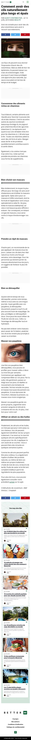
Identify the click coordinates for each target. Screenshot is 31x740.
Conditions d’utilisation (15, 724)
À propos (15, 719)
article (12, 482)
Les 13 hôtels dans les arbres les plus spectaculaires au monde (15, 532)
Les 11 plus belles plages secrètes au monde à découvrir (15, 688)
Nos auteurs (15, 721)
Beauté (17, 20)
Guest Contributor (13, 18)
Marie (8, 541)
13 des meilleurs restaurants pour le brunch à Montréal (14, 657)
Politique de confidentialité (15, 727)
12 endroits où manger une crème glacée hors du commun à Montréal (15, 564)
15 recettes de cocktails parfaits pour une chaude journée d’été (15, 595)
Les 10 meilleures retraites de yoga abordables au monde (14, 626)
